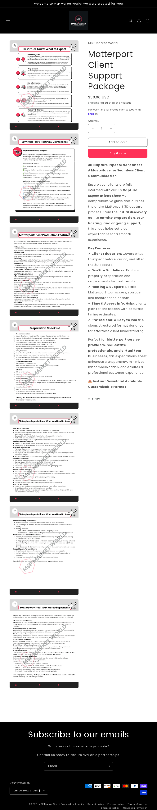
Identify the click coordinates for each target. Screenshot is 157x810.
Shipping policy (110, 807)
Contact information (135, 807)
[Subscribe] (108, 766)
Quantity (93, 121)
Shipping (94, 102)
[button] (8, 20)
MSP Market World (49, 804)
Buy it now (118, 153)
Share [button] (96, 398)
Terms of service (137, 804)
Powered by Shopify (72, 804)
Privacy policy (115, 804)
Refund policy (95, 804)
